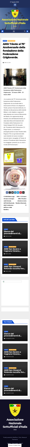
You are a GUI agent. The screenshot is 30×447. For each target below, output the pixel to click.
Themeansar (15, 439)
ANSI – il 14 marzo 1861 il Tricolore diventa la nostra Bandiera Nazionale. (21, 200)
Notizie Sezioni (11, 40)
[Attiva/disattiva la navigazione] (14, 31)
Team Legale (15, 443)
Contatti (21, 443)
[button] (24, 31)
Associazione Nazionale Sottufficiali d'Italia (15, 423)
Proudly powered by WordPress (10, 437)
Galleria (9, 443)
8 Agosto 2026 (10, 356)
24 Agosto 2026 (10, 338)
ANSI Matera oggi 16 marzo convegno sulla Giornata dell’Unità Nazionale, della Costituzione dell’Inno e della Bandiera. (9, 203)
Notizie (4, 40)
